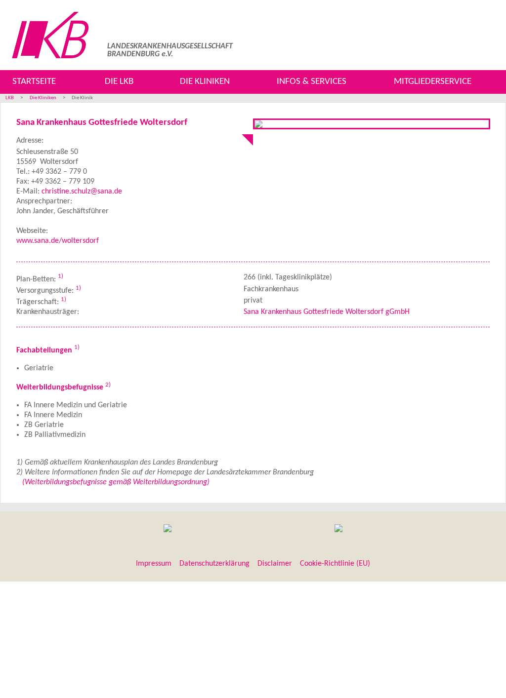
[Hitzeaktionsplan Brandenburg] (167, 529)
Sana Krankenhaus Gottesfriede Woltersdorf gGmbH (327, 312)
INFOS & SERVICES (311, 81)
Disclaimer (274, 564)
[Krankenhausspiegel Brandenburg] (338, 529)
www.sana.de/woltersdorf (57, 241)
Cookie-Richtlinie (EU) (335, 564)
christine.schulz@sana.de (82, 191)
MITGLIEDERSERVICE (432, 81)
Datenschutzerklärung (214, 564)
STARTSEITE (34, 81)
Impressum (153, 564)
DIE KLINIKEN (205, 81)
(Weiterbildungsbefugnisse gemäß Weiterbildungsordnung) (116, 482)
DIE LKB (119, 81)
